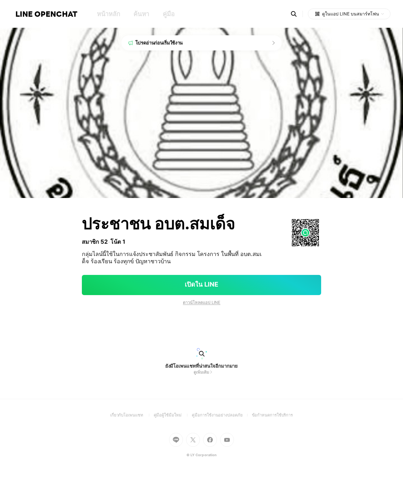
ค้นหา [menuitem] (141, 14)
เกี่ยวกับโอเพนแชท (132, 414)
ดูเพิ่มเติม (201, 372)
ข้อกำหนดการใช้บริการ (272, 414)
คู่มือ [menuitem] (168, 14)
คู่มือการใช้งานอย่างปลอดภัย (222, 414)
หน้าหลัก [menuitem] (108, 14)
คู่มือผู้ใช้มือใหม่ (173, 414)
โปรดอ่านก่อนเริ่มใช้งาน (159, 43)
